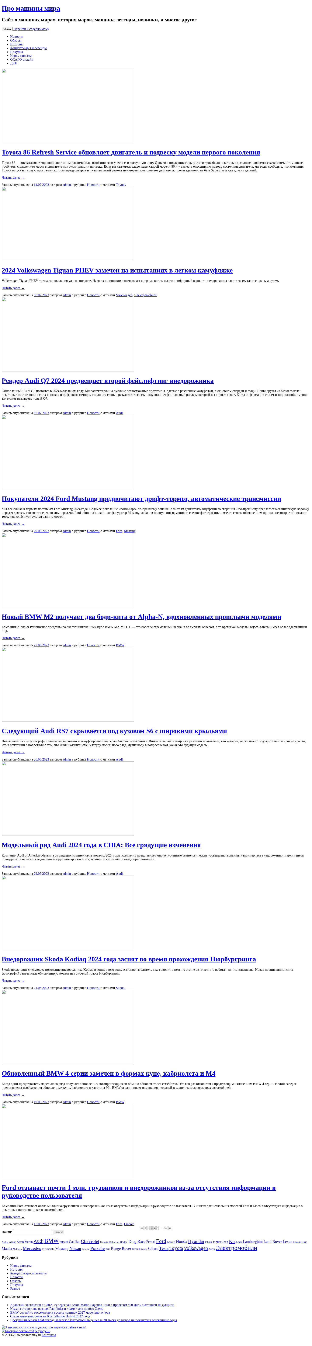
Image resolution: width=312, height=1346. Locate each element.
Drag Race (136, 1241)
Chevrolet (90, 1241)
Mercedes (32, 1248)
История (16, 44)
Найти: (7, 1232)
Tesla (164, 1248)
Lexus (287, 1241)
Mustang (130, 531)
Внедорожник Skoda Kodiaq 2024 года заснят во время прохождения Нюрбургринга (129, 959)
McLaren (17, 1249)
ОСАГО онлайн (21, 59)
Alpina (5, 1242)
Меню (7, 29)
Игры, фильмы (21, 55)
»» (170, 1228)
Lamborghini (253, 1241)
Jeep (225, 1241)
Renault (136, 1249)
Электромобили (145, 295)
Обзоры (15, 40)
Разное (15, 1288)
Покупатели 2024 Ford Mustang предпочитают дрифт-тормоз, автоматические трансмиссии (141, 498)
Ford (119, 531)
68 (165, 1228)
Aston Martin (25, 1241)
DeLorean (114, 1242)
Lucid (304, 1242)
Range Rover (121, 1248)
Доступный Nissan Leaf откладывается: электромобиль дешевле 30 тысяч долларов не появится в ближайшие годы (93, 1320)
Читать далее (13, 177)
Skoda (120, 988)
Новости (16, 36)
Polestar (86, 1249)
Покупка (16, 52)
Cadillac (74, 1241)
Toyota (120, 184)
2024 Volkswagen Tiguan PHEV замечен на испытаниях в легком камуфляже (117, 270)
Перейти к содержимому (31, 29)
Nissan (75, 1248)
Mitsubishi (48, 1248)
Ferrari (150, 1242)
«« (141, 1228)
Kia (232, 1241)
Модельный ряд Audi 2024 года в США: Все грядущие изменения (101, 845)
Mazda (7, 1248)
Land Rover (273, 1241)
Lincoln (129, 1224)
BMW (120, 645)
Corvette (104, 1242)
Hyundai (196, 1241)
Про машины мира (31, 8)
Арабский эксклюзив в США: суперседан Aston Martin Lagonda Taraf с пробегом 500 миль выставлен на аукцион (92, 1305)
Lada (239, 1241)
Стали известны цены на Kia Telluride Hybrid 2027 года (50, 1316)
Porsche (97, 1248)
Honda (181, 1241)
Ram (107, 1249)
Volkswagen (124, 295)
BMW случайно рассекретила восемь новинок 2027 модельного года (60, 1312)
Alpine (12, 1242)
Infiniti (208, 1242)
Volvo (212, 1249)
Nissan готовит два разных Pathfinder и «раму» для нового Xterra (56, 1308)
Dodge (124, 1241)
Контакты (49, 1335)
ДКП (13, 63)
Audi (119, 413)
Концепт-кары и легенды (28, 48)
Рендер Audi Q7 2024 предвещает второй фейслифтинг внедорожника (108, 380)
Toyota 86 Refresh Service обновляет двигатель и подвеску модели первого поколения (131, 152)
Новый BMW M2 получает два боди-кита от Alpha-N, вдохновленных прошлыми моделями (141, 616)
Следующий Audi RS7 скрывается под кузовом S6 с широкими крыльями (114, 731)
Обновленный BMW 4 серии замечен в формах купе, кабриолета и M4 (108, 1073)
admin (67, 184)
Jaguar (217, 1241)
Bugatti (63, 1241)
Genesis (171, 1242)
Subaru (153, 1248)
